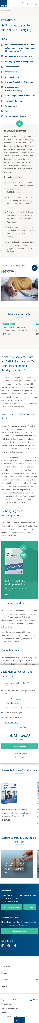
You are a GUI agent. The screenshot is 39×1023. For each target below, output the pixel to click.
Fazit (7, 111)
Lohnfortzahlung (6, 11)
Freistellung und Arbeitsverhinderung (21, 96)
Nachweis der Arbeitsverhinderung (20, 56)
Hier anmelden (19, 757)
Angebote (4, 980)
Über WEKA (5, 966)
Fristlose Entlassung (13, 101)
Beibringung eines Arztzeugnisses (19, 61)
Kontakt (4, 1012)
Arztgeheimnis (11, 72)
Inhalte (4, 973)
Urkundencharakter (13, 66)
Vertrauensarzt (11, 106)
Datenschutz (6, 1004)
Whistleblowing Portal (9, 1008)
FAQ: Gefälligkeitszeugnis (15, 116)
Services (4, 986)
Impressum (5, 1000)
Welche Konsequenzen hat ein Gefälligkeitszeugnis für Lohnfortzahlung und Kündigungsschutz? (21, 47)
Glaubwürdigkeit (12, 77)
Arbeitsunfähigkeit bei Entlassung (19, 82)
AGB (14, 1000)
